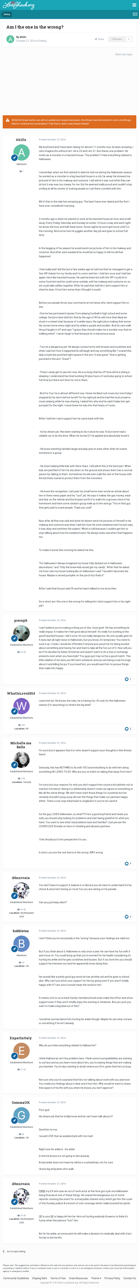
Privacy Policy (112, 1278)
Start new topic (123, 54)
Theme (95, 1278)
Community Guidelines (16, 1278)
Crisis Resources (78, 1278)
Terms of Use (58, 1278)
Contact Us (129, 1278)
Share (100, 39)
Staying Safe (39, 1278)
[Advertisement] (69, 86)
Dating (42, 40)
